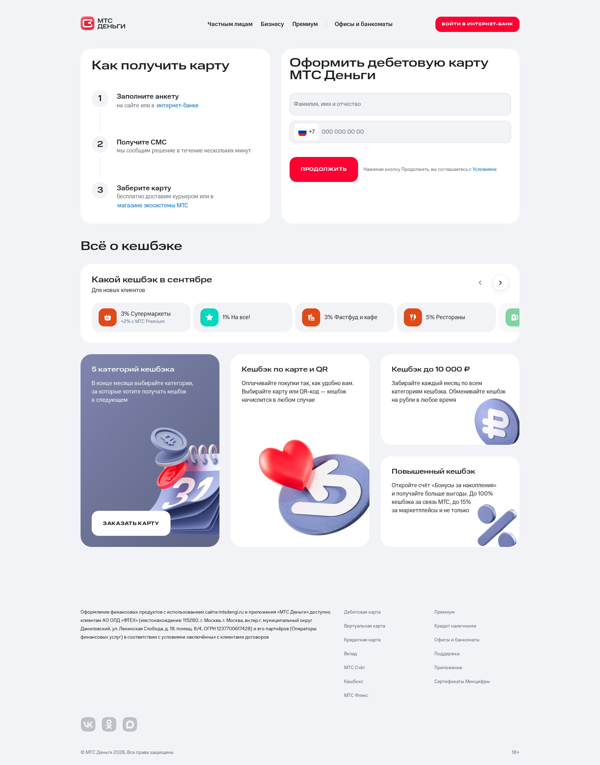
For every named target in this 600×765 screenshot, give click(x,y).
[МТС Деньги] (103, 23)
